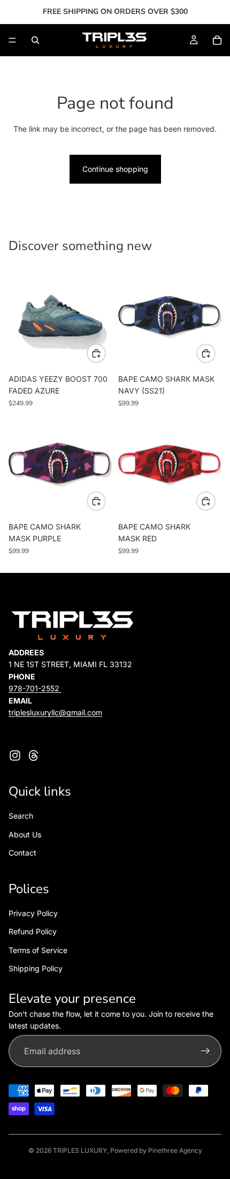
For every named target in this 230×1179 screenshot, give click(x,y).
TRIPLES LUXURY (80, 1150)
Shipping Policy (36, 968)
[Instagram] (15, 755)
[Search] (35, 40)
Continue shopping (115, 168)
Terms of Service (38, 950)
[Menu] (12, 40)
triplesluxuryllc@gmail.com (55, 712)
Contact (22, 852)
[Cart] (217, 40)
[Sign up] (205, 1051)
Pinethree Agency (175, 1150)
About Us (25, 834)
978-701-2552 (35, 688)
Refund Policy (33, 931)
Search (21, 815)
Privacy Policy (33, 913)
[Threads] (33, 755)
